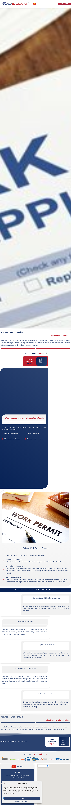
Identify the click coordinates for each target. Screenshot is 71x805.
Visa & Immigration (30, 361)
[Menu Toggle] (46, 4)
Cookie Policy (17, 801)
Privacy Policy (25, 801)
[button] (39, 783)
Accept (22, 798)
